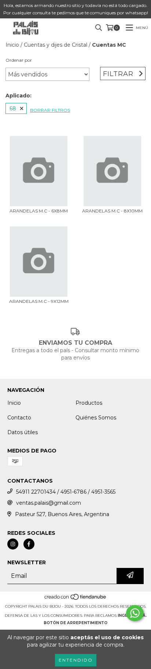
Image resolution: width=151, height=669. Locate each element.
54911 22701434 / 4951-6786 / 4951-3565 (65, 492)
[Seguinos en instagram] (12, 544)
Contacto (19, 417)
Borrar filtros (50, 110)
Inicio (12, 45)
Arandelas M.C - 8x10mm (112, 211)
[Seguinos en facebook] (28, 544)
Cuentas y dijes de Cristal (55, 45)
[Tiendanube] (76, 599)
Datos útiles (22, 432)
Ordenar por (18, 60)
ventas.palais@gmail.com (48, 503)
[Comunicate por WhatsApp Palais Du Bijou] (135, 613)
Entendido (76, 660)
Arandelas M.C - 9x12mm (39, 301)
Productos (89, 403)
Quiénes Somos (96, 417)
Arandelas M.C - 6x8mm (39, 211)
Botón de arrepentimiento (75, 622)
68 (13, 108)
